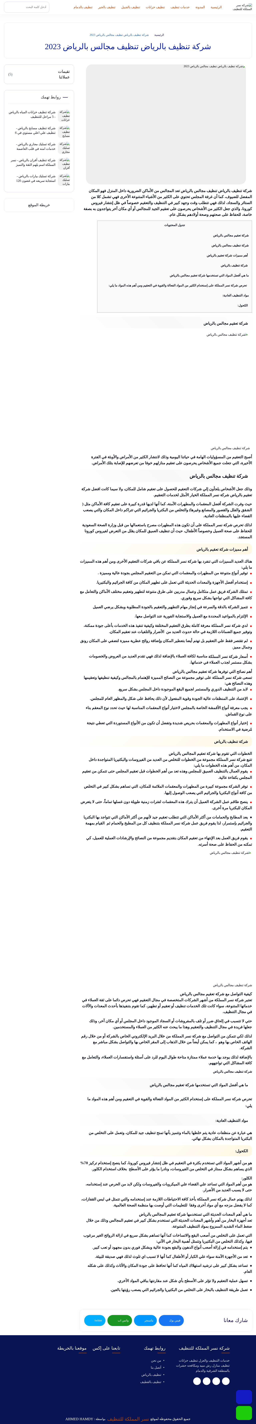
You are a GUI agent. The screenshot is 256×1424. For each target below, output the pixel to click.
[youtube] (206, 1381)
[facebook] (226, 1381)
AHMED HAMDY (79, 1419)
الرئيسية (216, 7)
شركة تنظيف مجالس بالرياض (230, 245)
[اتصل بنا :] (244, 1397)
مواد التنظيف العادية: (235, 295)
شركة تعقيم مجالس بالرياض (231, 235)
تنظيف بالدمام (83, 7)
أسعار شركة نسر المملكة (228, 656)
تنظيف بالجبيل (130, 7)
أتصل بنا (156, 1367)
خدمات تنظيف (180, 7)
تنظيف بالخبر (106, 7)
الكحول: (243, 305)
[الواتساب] (244, 1413)
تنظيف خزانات (155, 7)
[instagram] (197, 1381)
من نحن (156, 1360)
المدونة (200, 7)
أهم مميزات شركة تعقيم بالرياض (227, 255)
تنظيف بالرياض (151, 1374)
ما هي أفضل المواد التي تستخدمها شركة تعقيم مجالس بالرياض (209, 275)
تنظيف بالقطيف (150, 1382)
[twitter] (216, 1381)
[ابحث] (10, 7)
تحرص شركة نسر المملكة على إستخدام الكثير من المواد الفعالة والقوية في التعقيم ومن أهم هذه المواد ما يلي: (178, 285)
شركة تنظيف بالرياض (234, 265)
